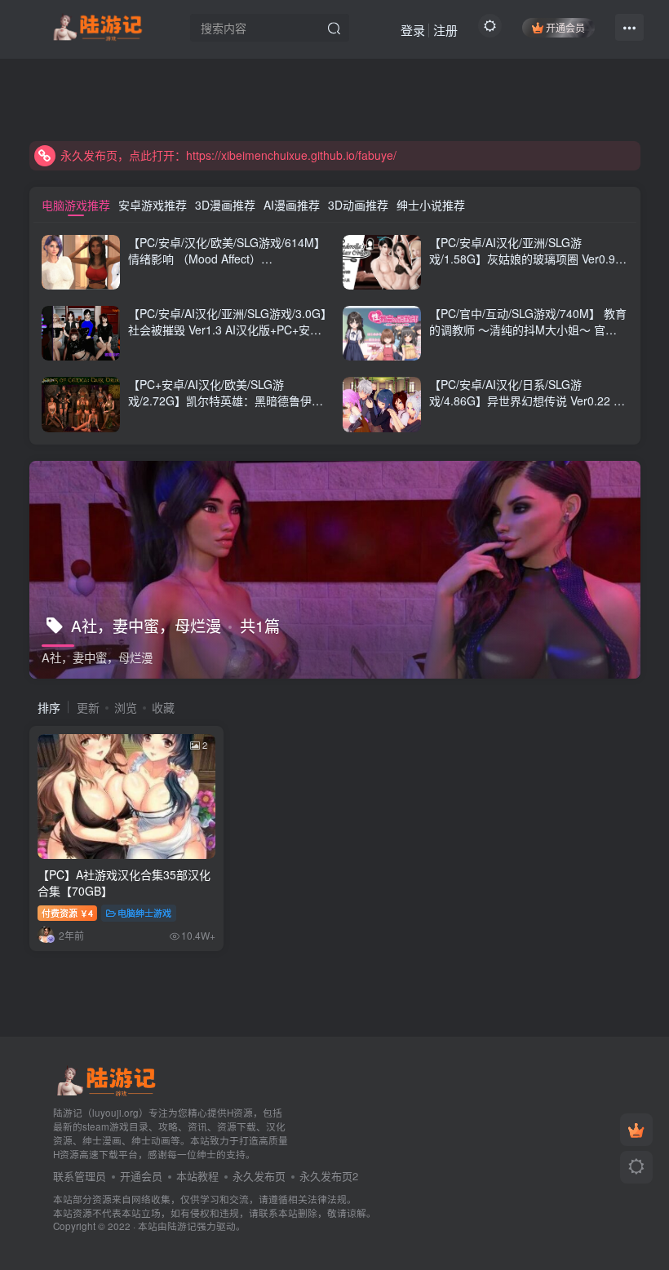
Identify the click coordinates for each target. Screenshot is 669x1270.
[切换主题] (636, 1167)
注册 (445, 29)
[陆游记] (97, 25)
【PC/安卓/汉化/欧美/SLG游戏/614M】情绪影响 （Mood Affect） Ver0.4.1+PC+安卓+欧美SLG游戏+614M (227, 266)
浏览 (125, 707)
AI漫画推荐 (292, 205)
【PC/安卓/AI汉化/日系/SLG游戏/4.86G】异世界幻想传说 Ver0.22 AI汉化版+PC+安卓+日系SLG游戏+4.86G (528, 400)
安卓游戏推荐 (152, 205)
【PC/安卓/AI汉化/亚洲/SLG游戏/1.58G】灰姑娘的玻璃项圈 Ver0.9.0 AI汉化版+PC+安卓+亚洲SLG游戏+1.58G (527, 266)
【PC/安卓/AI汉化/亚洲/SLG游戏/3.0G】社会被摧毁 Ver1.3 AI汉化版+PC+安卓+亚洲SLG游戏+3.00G (227, 329)
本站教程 (197, 1176)
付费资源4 (67, 912)
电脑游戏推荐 (76, 205)
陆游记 (182, 1225)
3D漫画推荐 (225, 205)
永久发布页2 (328, 1176)
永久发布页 (259, 1176)
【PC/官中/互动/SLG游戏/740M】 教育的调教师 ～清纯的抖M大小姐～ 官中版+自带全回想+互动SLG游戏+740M (528, 329)
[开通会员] (636, 1129)
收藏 (163, 707)
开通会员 (565, 27)
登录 (413, 29)
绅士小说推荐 (431, 205)
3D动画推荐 (358, 205)
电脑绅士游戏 (144, 912)
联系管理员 (79, 1176)
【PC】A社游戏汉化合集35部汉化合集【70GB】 (124, 882)
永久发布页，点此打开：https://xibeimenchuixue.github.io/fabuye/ (228, 155)
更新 (88, 707)
